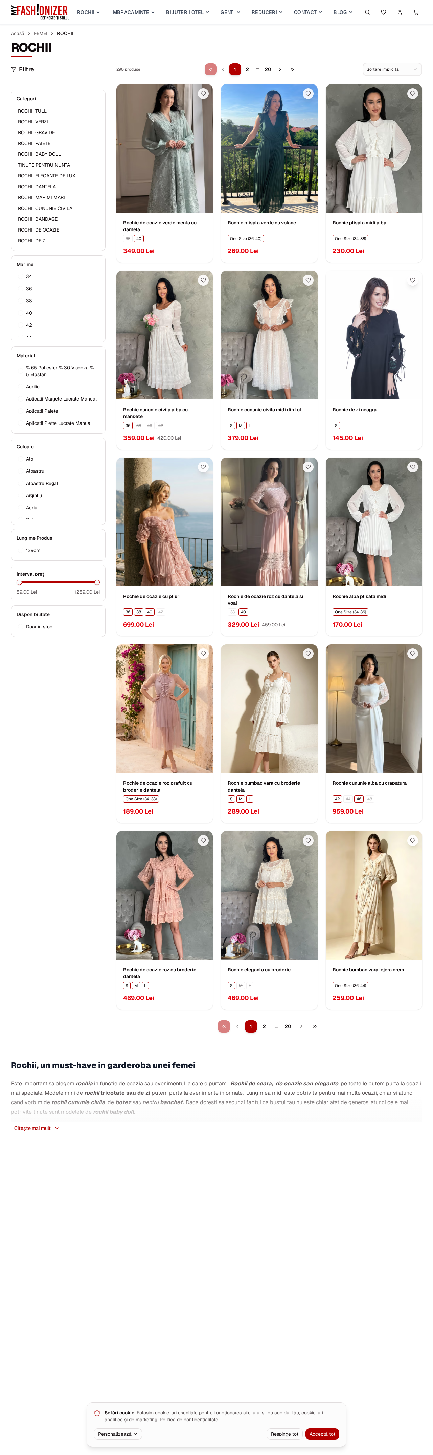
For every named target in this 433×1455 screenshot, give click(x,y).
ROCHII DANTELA (37, 187)
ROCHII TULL (32, 111)
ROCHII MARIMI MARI (41, 197)
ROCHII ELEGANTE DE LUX (46, 176)
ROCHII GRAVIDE (36, 132)
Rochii (85, 12)
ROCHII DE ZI (32, 241)
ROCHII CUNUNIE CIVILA (45, 208)
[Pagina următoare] (280, 69)
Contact (305, 12)
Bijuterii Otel (185, 12)
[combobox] (392, 69)
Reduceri (264, 12)
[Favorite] (384, 12)
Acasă (17, 33)
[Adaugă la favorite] (203, 93)
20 (268, 69)
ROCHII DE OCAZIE (38, 230)
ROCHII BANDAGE (38, 219)
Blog (340, 12)
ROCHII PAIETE (34, 143)
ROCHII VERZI (33, 122)
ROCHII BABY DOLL (39, 154)
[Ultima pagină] (292, 69)
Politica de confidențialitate (189, 1419)
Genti (228, 12)
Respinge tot (284, 1434)
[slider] (19, 582)
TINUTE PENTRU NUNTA (44, 165)
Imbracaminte (130, 12)
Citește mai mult (32, 1128)
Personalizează (115, 1434)
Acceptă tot (322, 1434)
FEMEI (40, 33)
